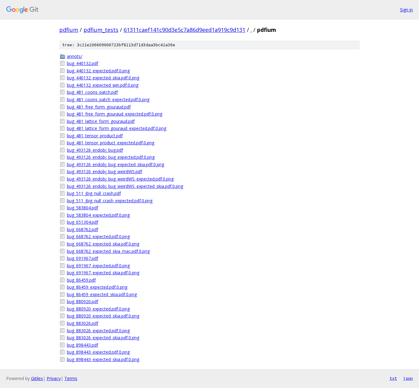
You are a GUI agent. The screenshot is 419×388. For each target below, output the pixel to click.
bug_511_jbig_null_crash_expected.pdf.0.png (109, 201)
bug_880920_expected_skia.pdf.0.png (103, 316)
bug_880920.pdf (82, 301)
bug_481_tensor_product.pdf (95, 136)
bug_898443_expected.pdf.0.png (98, 352)
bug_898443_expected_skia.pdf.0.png (103, 359)
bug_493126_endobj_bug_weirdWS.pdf (104, 171)
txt (393, 378)
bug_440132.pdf (82, 63)
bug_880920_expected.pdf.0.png (98, 309)
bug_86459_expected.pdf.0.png (97, 287)
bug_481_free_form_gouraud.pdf (99, 107)
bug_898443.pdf (82, 345)
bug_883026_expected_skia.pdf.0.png (103, 337)
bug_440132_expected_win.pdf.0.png (102, 85)
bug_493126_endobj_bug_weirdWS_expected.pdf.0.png (120, 179)
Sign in (406, 10)
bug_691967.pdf (82, 258)
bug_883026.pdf (82, 323)
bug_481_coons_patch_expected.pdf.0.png (108, 99)
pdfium (68, 29)
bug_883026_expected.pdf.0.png (98, 330)
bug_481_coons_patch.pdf (92, 92)
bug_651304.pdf (82, 222)
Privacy (54, 378)
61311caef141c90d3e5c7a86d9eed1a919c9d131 (184, 29)
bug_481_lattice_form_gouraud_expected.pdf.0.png (116, 128)
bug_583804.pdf (82, 208)
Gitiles (37, 378)
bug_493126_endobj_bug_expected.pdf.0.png (111, 157)
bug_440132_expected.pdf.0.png (98, 71)
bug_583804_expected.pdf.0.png (98, 215)
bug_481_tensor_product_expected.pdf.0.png (110, 143)
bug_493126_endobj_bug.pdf (95, 150)
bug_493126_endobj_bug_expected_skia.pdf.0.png (115, 164)
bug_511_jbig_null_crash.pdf (94, 193)
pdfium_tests (100, 29)
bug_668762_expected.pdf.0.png (98, 236)
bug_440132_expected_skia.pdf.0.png (103, 78)
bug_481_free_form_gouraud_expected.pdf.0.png (114, 114)
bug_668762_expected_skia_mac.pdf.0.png (108, 251)
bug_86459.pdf (81, 280)
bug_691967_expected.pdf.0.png (98, 265)
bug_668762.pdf (82, 229)
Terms (70, 378)
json (408, 378)
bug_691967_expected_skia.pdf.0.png (103, 273)
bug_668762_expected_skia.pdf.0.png (103, 244)
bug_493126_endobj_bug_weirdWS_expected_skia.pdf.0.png (125, 186)
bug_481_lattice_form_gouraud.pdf (101, 121)
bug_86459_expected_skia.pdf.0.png (102, 294)
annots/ (74, 56)
